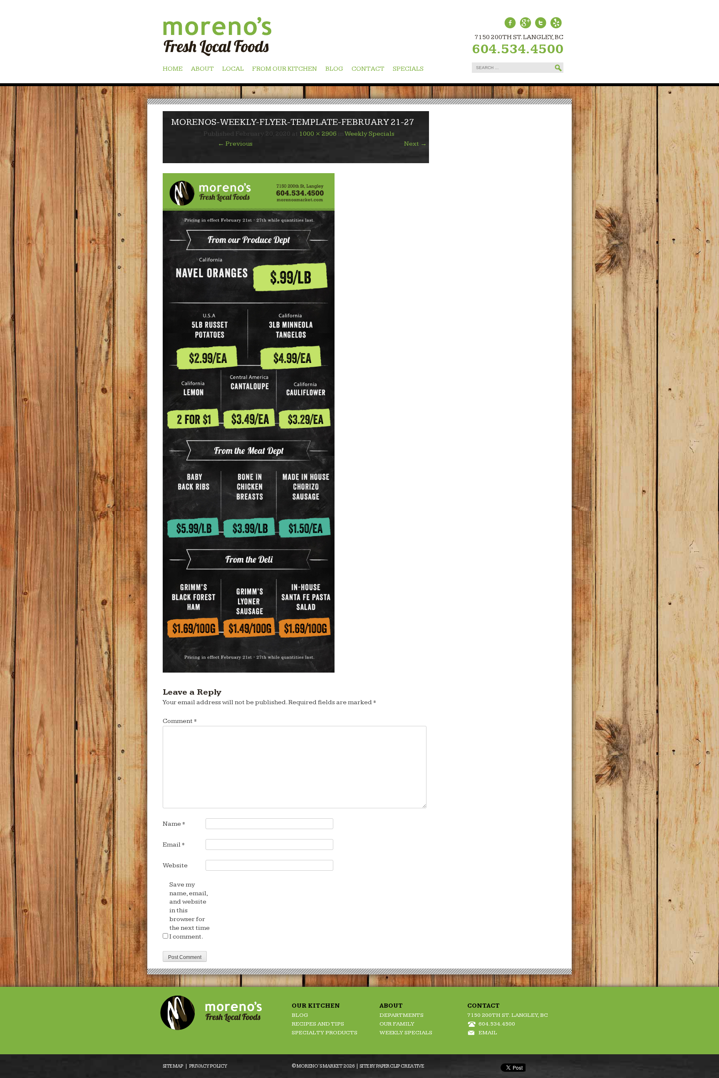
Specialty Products (324, 1032)
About (202, 69)
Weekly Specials (369, 134)
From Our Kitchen (284, 69)
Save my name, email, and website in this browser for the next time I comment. (189, 911)
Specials (408, 69)
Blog (334, 69)
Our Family (396, 1024)
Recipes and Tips (318, 1024)
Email (174, 845)
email (488, 1032)
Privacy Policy (208, 1066)
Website (175, 865)
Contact (368, 69)
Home (173, 69)
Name (174, 824)
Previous (235, 144)
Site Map (173, 1066)
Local (233, 69)
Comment (180, 721)
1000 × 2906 (318, 134)
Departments (401, 1015)
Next (415, 144)
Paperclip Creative (400, 1066)
